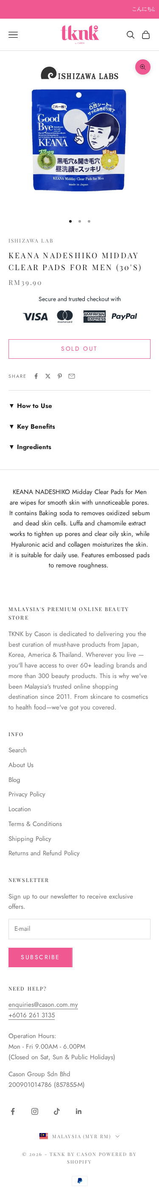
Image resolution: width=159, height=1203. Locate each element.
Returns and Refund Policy (44, 853)
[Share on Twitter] (48, 376)
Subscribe (40, 957)
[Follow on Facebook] (12, 1111)
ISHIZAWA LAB (30, 240)
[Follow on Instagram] (35, 1111)
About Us (20, 765)
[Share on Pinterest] (59, 376)
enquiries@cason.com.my (43, 1004)
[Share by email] (71, 376)
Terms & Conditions (35, 824)
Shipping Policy (29, 838)
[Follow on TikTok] (57, 1111)
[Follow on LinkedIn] (79, 1111)
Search (17, 750)
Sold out (79, 348)
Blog (14, 779)
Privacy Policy (26, 794)
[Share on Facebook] (36, 376)
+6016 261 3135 (31, 1015)
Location (19, 809)
